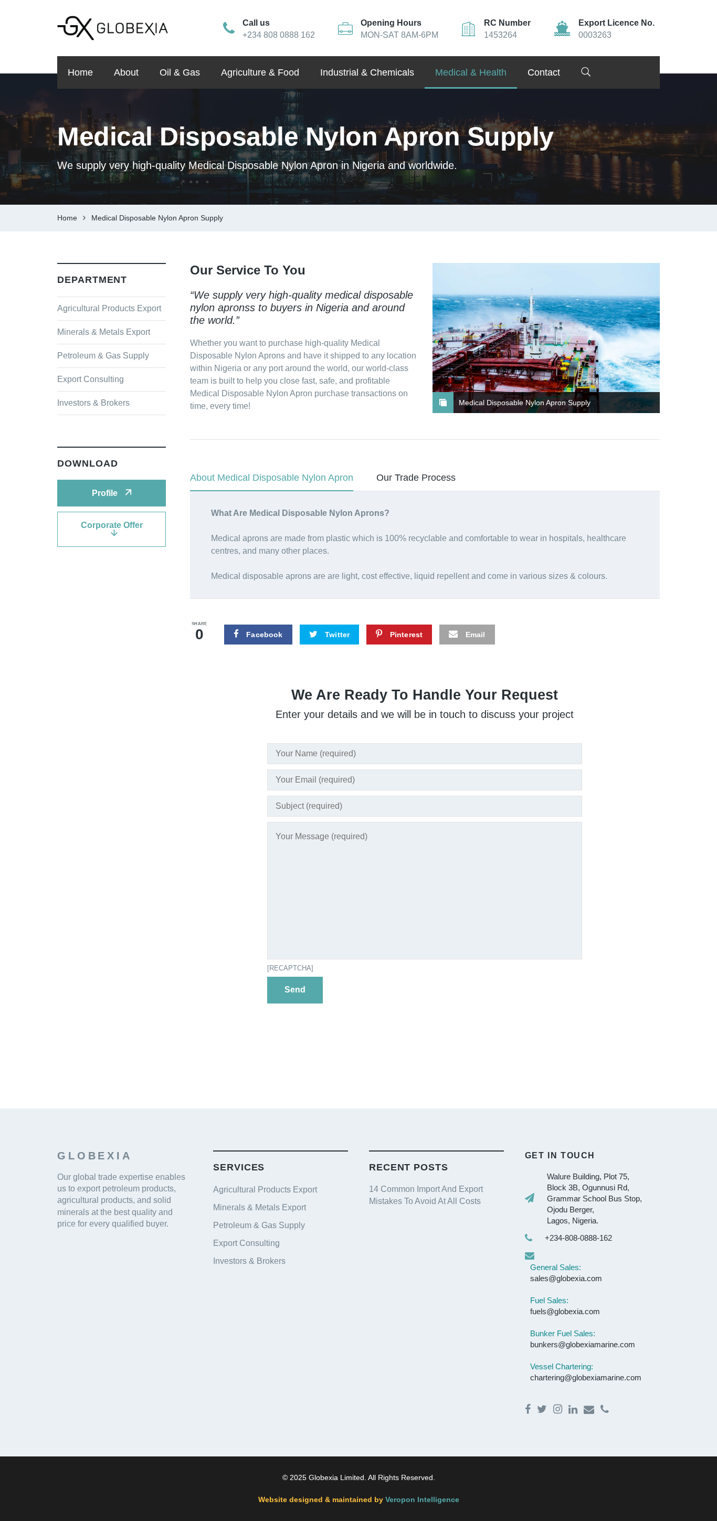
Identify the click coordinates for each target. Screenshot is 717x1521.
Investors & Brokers (93, 402)
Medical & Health (471, 72)
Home (80, 72)
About (126, 72)
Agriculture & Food (260, 72)
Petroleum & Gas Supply (103, 355)
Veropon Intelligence (421, 1499)
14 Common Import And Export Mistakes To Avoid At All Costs (426, 1195)
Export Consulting (90, 379)
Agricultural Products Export (109, 308)
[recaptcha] (290, 968)
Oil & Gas (180, 72)
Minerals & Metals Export (103, 332)
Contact (544, 72)
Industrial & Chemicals (367, 72)
